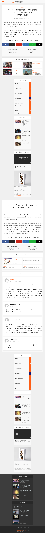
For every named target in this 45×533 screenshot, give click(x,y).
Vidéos (22, 7)
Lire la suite (18, 195)
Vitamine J (27, 142)
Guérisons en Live (25, 121)
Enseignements (35, 72)
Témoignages (38, 63)
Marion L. (25, 530)
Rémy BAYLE (29, 18)
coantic (12, 279)
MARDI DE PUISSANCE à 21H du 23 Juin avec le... (26, 138)
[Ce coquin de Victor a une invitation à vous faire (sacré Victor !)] (18, 144)
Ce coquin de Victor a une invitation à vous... (25, 496)
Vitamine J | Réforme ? (24, 515)
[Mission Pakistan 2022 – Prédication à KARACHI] (18, 121)
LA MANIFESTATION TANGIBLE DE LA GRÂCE (24, 521)
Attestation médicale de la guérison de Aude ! (17, 66)
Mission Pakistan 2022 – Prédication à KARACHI (26, 124)
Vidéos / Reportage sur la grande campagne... (31, 260)
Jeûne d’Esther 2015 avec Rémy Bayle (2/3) (25, 511)
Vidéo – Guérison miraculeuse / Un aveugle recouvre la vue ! (21, 475)
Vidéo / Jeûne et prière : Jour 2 (8, 267)
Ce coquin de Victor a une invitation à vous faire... (25, 145)
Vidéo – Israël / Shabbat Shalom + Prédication (31, 267)
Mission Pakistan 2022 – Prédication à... (24, 481)
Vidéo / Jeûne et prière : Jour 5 (19, 506)
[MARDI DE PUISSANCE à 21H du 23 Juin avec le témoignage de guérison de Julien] (18, 137)
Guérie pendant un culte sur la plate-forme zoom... (26, 131)
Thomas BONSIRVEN (19, 530)
